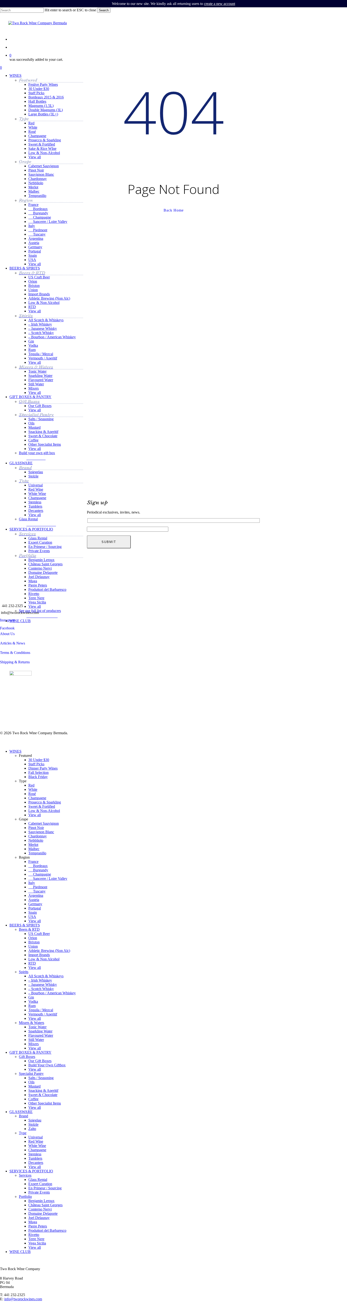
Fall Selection (38, 773)
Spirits (23, 972)
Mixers (33, 1044)
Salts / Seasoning (41, 1078)
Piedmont (37, 887)
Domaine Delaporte (43, 1213)
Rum (32, 1006)
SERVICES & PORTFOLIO (31, 1171)
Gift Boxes (27, 1057)
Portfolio (25, 1197)
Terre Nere (36, 1239)
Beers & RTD (29, 929)
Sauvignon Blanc (41, 832)
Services (25, 1175)
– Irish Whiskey (40, 980)
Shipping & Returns (15, 662)
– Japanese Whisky (42, 985)
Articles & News (12, 643)
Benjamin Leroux (41, 1201)
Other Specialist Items (44, 1103)
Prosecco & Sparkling (44, 802)
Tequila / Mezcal (40, 1010)
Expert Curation (40, 1184)
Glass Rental (37, 1180)
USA (32, 917)
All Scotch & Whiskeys (45, 976)
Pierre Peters (37, 1226)
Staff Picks (36, 764)
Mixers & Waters (31, 1023)
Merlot (33, 845)
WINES (15, 751)
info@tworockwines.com (23, 1299)
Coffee (33, 1099)
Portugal (34, 908)
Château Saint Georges (45, 1205)
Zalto (32, 1129)
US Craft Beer (39, 934)
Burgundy (38, 870)
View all (34, 815)
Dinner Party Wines (43, 768)
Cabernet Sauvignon (43, 823)
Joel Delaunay (39, 1218)
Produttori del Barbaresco (47, 1230)
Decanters (35, 1163)
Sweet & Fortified (41, 806)
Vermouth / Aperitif (42, 1014)
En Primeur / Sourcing (45, 1188)
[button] (37, 458)
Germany (35, 904)
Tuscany (37, 891)
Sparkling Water (40, 1031)
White (32, 789)
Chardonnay (37, 836)
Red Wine (35, 1141)
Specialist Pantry (31, 1074)
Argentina (35, 895)
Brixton (34, 942)
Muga (32, 1222)
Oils (31, 1082)
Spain (32, 912)
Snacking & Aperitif (43, 1091)
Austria (33, 900)
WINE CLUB (20, 1252)
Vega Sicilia (37, 1243)
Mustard (34, 1086)
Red (31, 785)
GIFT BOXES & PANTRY (30, 1052)
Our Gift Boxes (39, 1061)
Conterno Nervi (40, 1209)
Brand (23, 1116)
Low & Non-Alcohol (44, 811)
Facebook (7, 628)
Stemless (34, 1154)
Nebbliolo (35, 840)
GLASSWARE (21, 1112)
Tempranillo (37, 853)
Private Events (39, 1192)
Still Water (36, 1040)
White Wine (37, 1146)
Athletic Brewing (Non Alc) (49, 951)
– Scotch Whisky (41, 989)
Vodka (33, 1001)
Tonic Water (37, 1027)
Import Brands (39, 955)
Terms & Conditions (15, 653)
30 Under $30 (38, 760)
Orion (32, 938)
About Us (7, 634)
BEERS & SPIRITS (24, 925)
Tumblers (35, 1158)
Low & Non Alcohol (43, 959)
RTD (32, 963)
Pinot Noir (36, 828)
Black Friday (38, 777)
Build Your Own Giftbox (47, 1065)
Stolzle (33, 1124)
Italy (31, 883)
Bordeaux (38, 866)
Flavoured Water (40, 1035)
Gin (31, 997)
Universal (35, 1137)
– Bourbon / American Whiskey (52, 993)
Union (33, 946)
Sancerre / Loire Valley (47, 879)
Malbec (33, 849)
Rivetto (33, 1235)
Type (22, 1133)
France (33, 862)
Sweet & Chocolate (42, 1095)
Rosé (32, 794)
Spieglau (34, 1120)
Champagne (37, 798)
